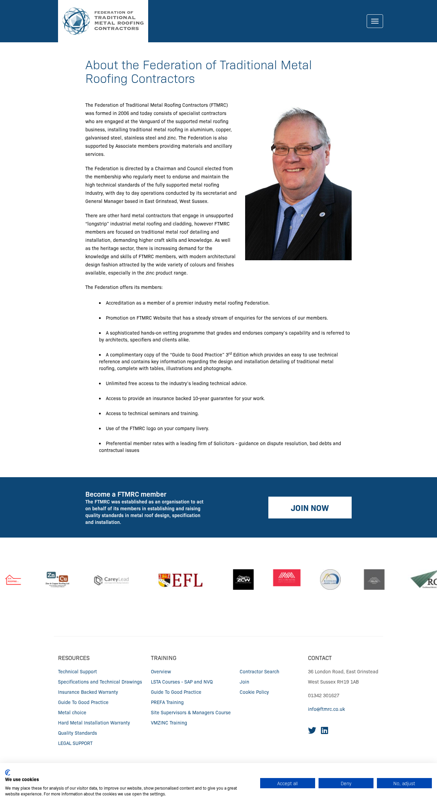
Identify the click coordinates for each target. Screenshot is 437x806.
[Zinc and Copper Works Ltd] (233, 579)
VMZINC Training (169, 722)
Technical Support (77, 671)
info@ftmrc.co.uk (326, 708)
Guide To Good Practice (83, 702)
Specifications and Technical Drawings (100, 681)
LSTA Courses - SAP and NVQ (182, 681)
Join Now (310, 507)
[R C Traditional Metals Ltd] (415, 579)
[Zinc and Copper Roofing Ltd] (47, 579)
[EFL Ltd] (172, 579)
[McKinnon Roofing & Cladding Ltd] (277, 579)
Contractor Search (259, 671)
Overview (161, 671)
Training (164, 657)
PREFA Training (167, 702)
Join (244, 681)
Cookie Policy (254, 691)
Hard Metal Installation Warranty (94, 722)
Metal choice (72, 712)
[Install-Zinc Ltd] (364, 579)
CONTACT (320, 657)
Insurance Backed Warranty (88, 691)
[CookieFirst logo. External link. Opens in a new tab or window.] (7, 773)
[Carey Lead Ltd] (101, 579)
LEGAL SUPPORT (75, 742)
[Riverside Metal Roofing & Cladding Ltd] (320, 579)
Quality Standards (77, 732)
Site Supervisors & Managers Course (191, 712)
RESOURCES (73, 657)
